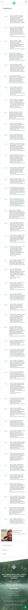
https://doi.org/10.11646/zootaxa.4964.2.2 (17, 194)
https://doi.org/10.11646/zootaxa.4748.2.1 (17, 242)
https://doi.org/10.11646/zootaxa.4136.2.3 (17, 426)
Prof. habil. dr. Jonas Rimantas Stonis (17, 531)
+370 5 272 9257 (14, 591)
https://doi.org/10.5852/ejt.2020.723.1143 (17, 289)
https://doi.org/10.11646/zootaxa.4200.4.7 (17, 448)
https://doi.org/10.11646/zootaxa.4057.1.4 (17, 479)
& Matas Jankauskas (18, 604)
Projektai (4, 553)
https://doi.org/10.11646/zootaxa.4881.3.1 (17, 299)
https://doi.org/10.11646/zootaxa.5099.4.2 (17, 150)
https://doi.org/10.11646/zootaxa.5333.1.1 (17, 130)
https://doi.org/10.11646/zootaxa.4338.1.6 (17, 403)
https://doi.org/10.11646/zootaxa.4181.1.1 (17, 437)
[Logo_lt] (14, 6)
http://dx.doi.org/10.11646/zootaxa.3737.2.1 (17, 514)
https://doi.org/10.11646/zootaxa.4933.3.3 (17, 163)
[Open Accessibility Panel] (25, 607)
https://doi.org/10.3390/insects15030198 (17, 95)
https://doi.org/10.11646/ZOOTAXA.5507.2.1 (17, 82)
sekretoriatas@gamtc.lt (15, 595)
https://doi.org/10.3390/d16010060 (16, 107)
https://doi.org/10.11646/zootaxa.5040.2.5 (17, 205)
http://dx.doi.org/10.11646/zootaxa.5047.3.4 (17, 218)
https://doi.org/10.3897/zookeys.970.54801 (17, 264)
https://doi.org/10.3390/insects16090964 (17, 48)
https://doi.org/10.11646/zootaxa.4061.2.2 (17, 416)
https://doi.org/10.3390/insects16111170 (17, 22)
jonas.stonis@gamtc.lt (7, 545)
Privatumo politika (20, 601)
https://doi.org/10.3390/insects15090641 (17, 71)
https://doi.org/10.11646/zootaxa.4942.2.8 (17, 183)
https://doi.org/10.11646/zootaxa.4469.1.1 (17, 367)
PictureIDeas (11, 604)
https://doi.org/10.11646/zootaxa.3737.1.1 (17, 523)
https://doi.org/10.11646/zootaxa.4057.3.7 (17, 491)
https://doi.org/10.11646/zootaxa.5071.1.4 (17, 230)
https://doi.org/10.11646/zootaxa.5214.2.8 (17, 139)
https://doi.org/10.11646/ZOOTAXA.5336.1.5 (17, 118)
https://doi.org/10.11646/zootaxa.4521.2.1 (17, 378)
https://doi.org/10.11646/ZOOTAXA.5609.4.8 (17, 60)
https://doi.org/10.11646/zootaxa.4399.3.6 (17, 356)
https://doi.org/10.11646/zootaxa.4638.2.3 (17, 309)
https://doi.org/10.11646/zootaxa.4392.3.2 (17, 344)
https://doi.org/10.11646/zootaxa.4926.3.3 (17, 174)
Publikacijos (5, 550)
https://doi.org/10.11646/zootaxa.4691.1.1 (17, 322)
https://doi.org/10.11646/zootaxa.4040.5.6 (17, 470)
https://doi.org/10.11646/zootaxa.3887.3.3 (17, 503)
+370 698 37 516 (15, 593)
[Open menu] (26, 2)
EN (2, 1)
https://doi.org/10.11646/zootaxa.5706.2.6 (17, 36)
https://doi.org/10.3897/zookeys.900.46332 (17, 335)
